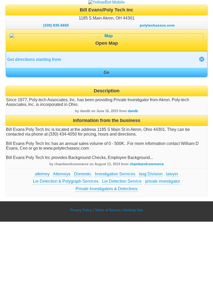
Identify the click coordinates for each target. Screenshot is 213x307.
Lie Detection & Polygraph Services (65, 181)
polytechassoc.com (157, 25)
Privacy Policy (81, 210)
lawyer (172, 174)
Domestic (82, 174)
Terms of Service (108, 210)
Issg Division (151, 174)
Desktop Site (133, 210)
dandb (133, 111)
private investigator (162, 181)
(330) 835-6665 (56, 25)
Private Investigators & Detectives (106, 189)
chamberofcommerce (147, 164)
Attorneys (61, 174)
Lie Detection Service (122, 181)
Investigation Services (115, 174)
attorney (42, 174)
